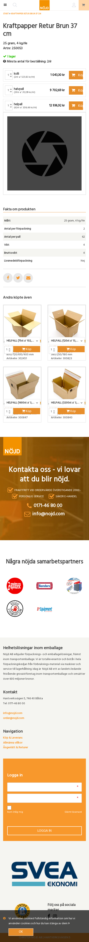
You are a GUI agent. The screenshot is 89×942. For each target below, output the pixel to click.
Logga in (44, 831)
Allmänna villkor (12, 743)
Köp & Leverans (12, 738)
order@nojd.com (13, 718)
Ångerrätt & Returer (15, 748)
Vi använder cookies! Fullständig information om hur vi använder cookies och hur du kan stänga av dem (41, 921)
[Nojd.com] (44, 5)
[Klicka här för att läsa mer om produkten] (22, 324)
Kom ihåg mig (15, 812)
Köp (80, 75)
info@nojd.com (12, 713)
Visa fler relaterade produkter (27, 433)
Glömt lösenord (73, 812)
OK (21, 932)
